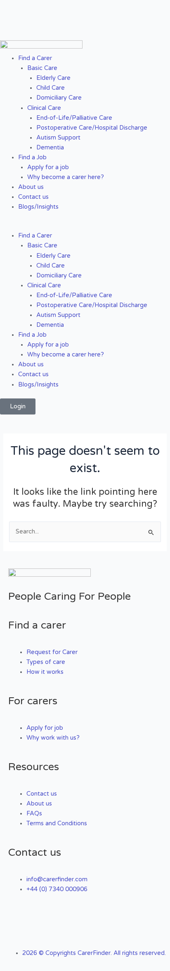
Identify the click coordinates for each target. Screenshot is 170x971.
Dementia (50, 147)
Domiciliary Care (59, 97)
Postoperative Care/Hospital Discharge (91, 127)
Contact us (33, 196)
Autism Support (58, 137)
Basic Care (42, 68)
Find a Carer (35, 58)
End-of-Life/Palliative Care (74, 117)
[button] (85, 226)
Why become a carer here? (65, 177)
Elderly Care (53, 78)
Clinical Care (44, 108)
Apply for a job (48, 167)
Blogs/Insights (38, 206)
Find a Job (32, 157)
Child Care (50, 87)
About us (31, 187)
